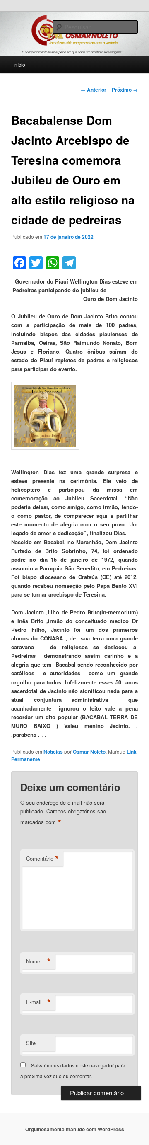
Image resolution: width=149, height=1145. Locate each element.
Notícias (53, 751)
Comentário (42, 858)
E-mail (38, 1002)
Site (31, 1043)
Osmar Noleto (89, 751)
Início (19, 64)
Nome (38, 961)
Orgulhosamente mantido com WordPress (74, 1129)
